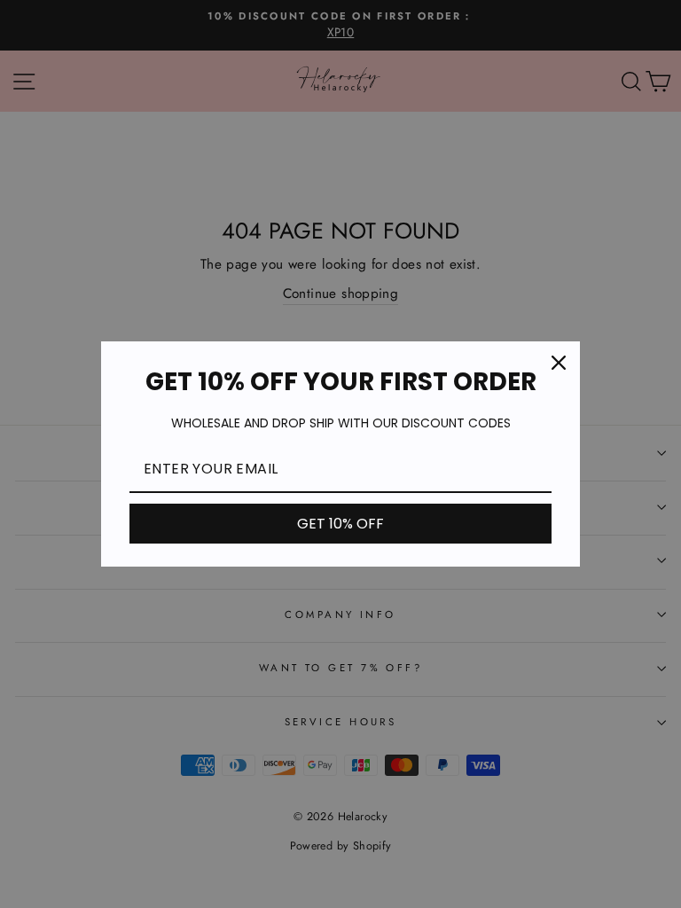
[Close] (558, 362)
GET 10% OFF (340, 523)
